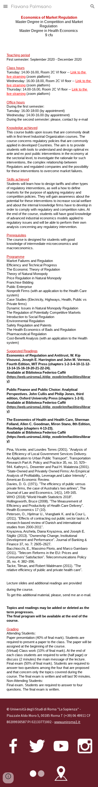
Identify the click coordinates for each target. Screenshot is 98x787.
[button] (5, 6)
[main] (49, 26)
